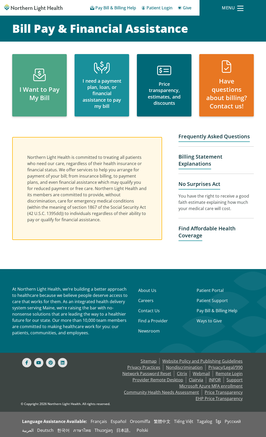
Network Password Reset (146, 373)
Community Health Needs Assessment (161, 392)
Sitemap (149, 361)
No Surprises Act (199, 183)
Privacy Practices (143, 367)
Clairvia (196, 380)
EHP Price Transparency (219, 398)
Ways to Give (209, 321)
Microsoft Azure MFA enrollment (211, 386)
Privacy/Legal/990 (225, 367)
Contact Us (149, 311)
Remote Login (229, 373)
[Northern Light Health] (33, 7)
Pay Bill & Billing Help (217, 311)
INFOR (215, 380)
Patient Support (212, 300)
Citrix (182, 373)
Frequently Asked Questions (214, 136)
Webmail (201, 373)
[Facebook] (26, 362)
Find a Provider (153, 321)
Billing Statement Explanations (200, 160)
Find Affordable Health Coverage (207, 232)
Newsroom (149, 331)
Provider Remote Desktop (157, 380)
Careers (146, 300)
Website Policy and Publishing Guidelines (202, 361)
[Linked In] (62, 362)
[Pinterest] (50, 362)
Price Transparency (224, 392)
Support (235, 380)
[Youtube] (38, 362)
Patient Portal (210, 290)
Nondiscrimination (184, 367)
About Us (147, 290)
